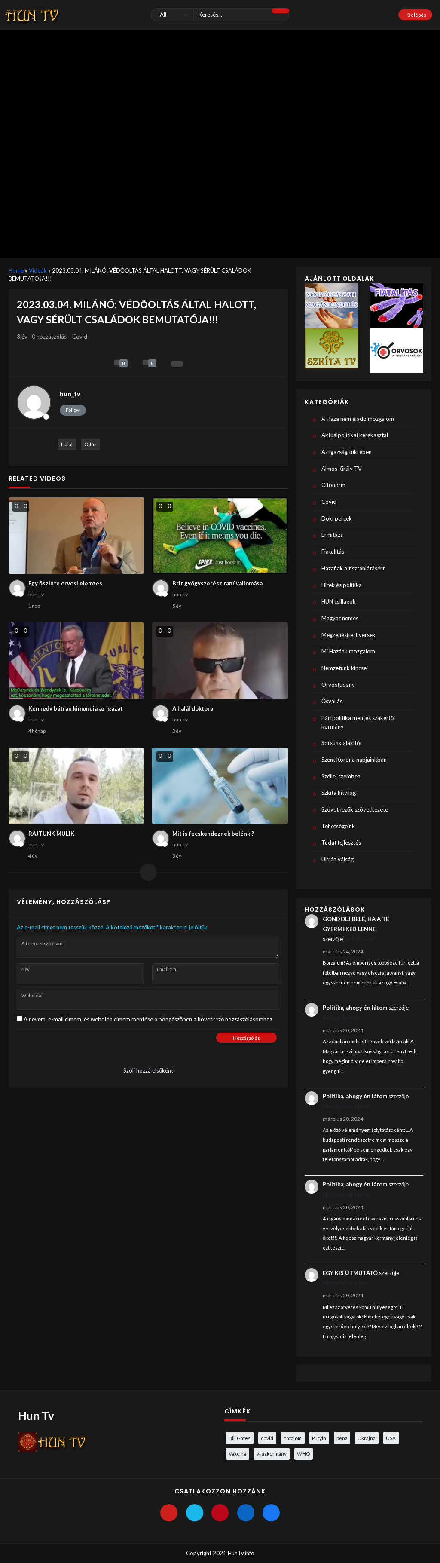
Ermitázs (332, 534)
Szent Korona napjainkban (354, 759)
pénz (341, 1438)
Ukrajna (367, 1438)
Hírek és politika (341, 585)
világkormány (272, 1453)
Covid (79, 336)
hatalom (293, 1438)
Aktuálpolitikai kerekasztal (354, 435)
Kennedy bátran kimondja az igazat (75, 708)
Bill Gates (240, 1438)
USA (391, 1438)
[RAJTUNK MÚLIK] (76, 786)
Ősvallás (331, 701)
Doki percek (336, 518)
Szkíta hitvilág (338, 792)
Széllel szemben (341, 776)
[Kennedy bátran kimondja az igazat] (76, 660)
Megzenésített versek (348, 634)
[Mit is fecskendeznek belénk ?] (219, 786)
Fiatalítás (332, 551)
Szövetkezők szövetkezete (354, 809)
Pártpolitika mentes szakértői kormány (358, 722)
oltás (90, 444)
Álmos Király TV (341, 468)
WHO (303, 1453)
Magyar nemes (339, 618)
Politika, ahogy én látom (355, 1007)
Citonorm (333, 484)
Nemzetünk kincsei (344, 668)
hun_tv (70, 394)
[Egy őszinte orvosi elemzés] (76, 535)
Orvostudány (338, 684)
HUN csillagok (338, 601)
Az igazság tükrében (346, 451)
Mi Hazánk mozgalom (348, 651)
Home (16, 270)
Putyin (319, 1438)
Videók (38, 270)
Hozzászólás (246, 1038)
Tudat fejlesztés (341, 842)
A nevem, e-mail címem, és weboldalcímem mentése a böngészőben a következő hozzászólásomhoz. (149, 1019)
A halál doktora (192, 708)
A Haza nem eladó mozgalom (357, 418)
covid (267, 1438)
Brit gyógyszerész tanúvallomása (217, 583)
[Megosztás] (177, 364)
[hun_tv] (34, 402)
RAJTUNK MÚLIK (51, 833)
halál (67, 444)
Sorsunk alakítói (341, 742)
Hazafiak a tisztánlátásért (353, 568)
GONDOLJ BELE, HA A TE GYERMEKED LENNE (356, 924)
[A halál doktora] (219, 660)
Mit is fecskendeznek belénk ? (213, 833)
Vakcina (237, 1453)
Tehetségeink (338, 826)
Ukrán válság (337, 859)
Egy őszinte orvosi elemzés (65, 583)
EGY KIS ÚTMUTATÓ (350, 1272)
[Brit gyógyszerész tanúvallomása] (219, 535)
